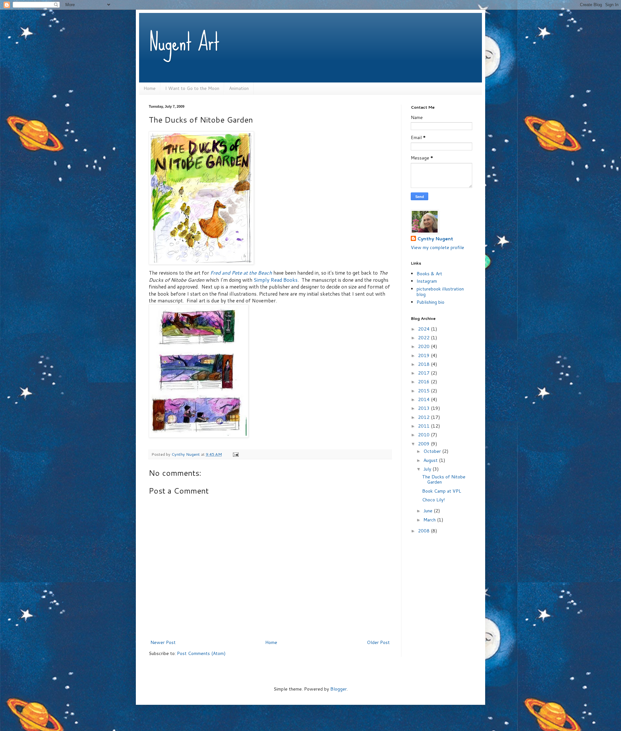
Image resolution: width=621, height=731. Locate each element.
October (432, 451)
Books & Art (429, 273)
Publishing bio (430, 302)
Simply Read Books (276, 279)
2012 (424, 417)
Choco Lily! (433, 499)
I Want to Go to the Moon (192, 88)
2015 (424, 390)
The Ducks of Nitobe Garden (443, 480)
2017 (424, 373)
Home (150, 88)
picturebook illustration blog (440, 292)
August (431, 460)
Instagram (427, 281)
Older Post (378, 642)
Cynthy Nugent (435, 239)
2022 (424, 337)
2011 (424, 426)
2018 (424, 364)
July (427, 469)
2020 (424, 346)
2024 (424, 329)
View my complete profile (437, 247)
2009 (424, 444)
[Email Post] (235, 454)
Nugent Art (184, 42)
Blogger (338, 689)
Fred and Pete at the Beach (241, 272)
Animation (239, 88)
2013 (424, 408)
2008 (424, 531)
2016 (424, 381)
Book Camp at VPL (441, 491)
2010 (424, 434)
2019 (424, 355)
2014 (424, 399)
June (428, 510)
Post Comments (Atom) (201, 653)
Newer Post (163, 642)
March (430, 520)
